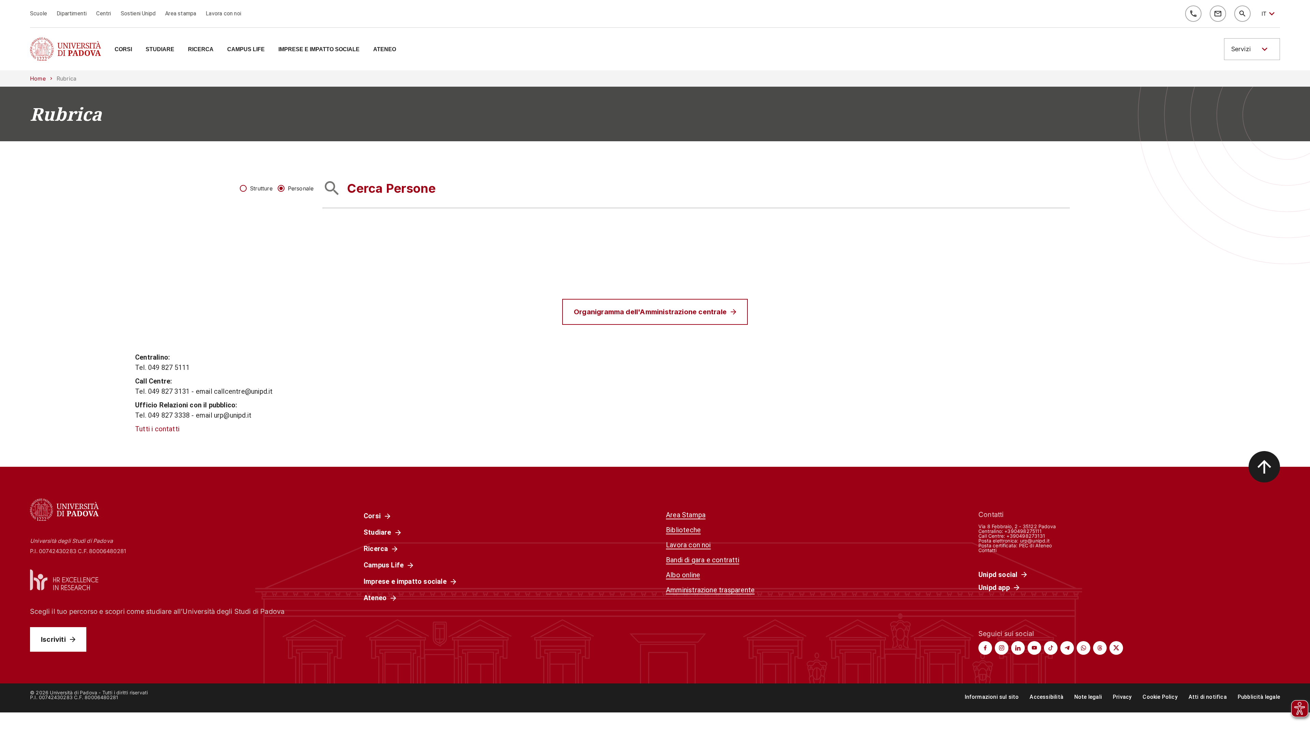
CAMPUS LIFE (246, 49)
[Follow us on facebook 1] (985, 648)
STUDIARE (160, 49)
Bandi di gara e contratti (702, 560)
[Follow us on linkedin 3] (1018, 648)
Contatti (987, 550)
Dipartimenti (72, 13)
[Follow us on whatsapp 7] (1083, 648)
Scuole (38, 13)
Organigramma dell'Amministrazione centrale (650, 312)
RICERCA (201, 49)
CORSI (123, 49)
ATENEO (384, 49)
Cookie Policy (1159, 697)
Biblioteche (683, 530)
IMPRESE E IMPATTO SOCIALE (319, 49)
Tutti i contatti (157, 429)
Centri (103, 13)
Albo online (683, 575)
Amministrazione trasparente (710, 590)
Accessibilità (1046, 697)
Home (38, 78)
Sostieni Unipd (138, 13)
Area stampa (180, 13)
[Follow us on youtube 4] (1034, 648)
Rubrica (66, 114)
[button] (1252, 49)
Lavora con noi (223, 13)
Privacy (1122, 697)
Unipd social (997, 574)
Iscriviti (53, 639)
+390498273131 (1025, 536)
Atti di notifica (1208, 697)
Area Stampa (685, 515)
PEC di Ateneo (1035, 545)
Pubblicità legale (1259, 697)
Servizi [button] (1241, 49)
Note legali (1088, 697)
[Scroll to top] (1264, 466)
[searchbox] (696, 188)
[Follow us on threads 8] (1100, 648)
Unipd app (994, 587)
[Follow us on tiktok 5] (1051, 648)
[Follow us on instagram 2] (1001, 648)
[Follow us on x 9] (1116, 648)
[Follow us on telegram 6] (1067, 648)
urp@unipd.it (1035, 541)
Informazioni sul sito (992, 697)
